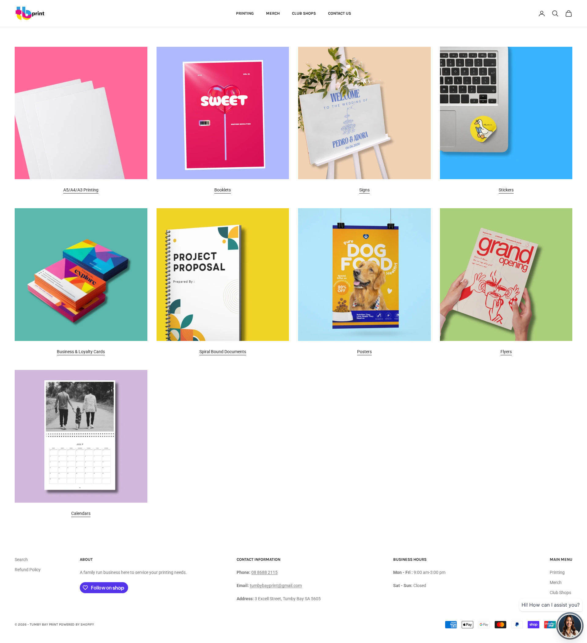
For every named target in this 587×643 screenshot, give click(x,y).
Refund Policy (28, 569)
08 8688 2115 (264, 572)
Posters (364, 351)
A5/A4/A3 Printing (80, 189)
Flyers (506, 351)
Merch (273, 13)
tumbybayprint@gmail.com (276, 585)
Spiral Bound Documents (222, 351)
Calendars (80, 513)
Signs (364, 189)
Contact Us (339, 13)
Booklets (222, 189)
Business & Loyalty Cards (81, 351)
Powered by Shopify (76, 624)
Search (21, 559)
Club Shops (304, 13)
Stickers (506, 189)
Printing (245, 13)
